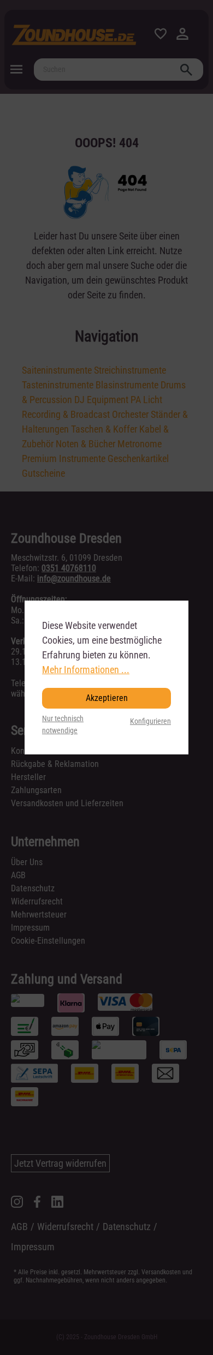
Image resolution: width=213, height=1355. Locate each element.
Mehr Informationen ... (85, 669)
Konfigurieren (150, 721)
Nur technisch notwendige (63, 724)
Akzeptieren (107, 698)
